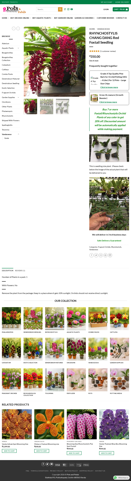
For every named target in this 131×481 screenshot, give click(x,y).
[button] (121, 9)
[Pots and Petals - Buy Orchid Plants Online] (17, 9)
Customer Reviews (105, 18)
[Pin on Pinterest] (105, 255)
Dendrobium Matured (10, 79)
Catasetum (6, 65)
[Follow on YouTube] (72, 9)
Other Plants (7, 106)
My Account (106, 2)
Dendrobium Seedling (10, 83)
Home (4, 18)
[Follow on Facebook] (65, 9)
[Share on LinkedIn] (110, 255)
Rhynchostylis (7, 116)
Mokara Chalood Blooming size (46, 444)
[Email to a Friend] (101, 255)
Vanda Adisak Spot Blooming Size (15, 444)
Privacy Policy (56, 471)
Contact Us (121, 18)
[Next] (81, 62)
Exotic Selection (8, 88)
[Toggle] (18, 48)
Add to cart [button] (9, 451)
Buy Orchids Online (19, 18)
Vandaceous (7, 134)
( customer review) (108, 51)
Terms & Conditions (39, 471)
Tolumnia (5, 130)
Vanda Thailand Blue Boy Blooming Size (113, 445)
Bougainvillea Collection (7, 58)
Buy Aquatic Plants (41, 18)
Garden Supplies (8, 97)
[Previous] (28, 62)
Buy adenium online (63, 18)
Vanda (6, 138)
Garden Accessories (84, 18)
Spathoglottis (7, 125)
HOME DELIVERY (122, 2)
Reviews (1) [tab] (20, 271)
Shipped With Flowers (10, 120)
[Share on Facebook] (91, 255)
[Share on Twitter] (96, 255)
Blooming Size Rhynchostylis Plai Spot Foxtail (80, 445)
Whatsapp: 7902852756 (10, 2)
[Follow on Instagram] (68, 9)
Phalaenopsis (7, 111)
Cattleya (5, 69)
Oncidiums (6, 102)
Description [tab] (7, 271)
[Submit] (60, 9)
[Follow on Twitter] (47, 464)
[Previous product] (18, 28)
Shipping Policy (86, 471)
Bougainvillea (7, 53)
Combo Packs (7, 74)
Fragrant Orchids (9, 92)
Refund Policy (71, 471)
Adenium (5, 43)
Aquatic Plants (8, 48)
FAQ (27, 471)
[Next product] (13, 28)
